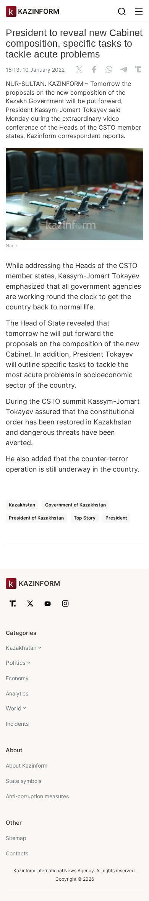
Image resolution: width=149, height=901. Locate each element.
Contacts (17, 853)
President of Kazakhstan (36, 518)
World (13, 708)
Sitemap (16, 838)
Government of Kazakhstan (75, 505)
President (116, 518)
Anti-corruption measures (37, 796)
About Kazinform (26, 765)
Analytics (17, 693)
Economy (17, 678)
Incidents (17, 723)
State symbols (23, 781)
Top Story (85, 518)
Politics (16, 662)
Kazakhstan (22, 505)
